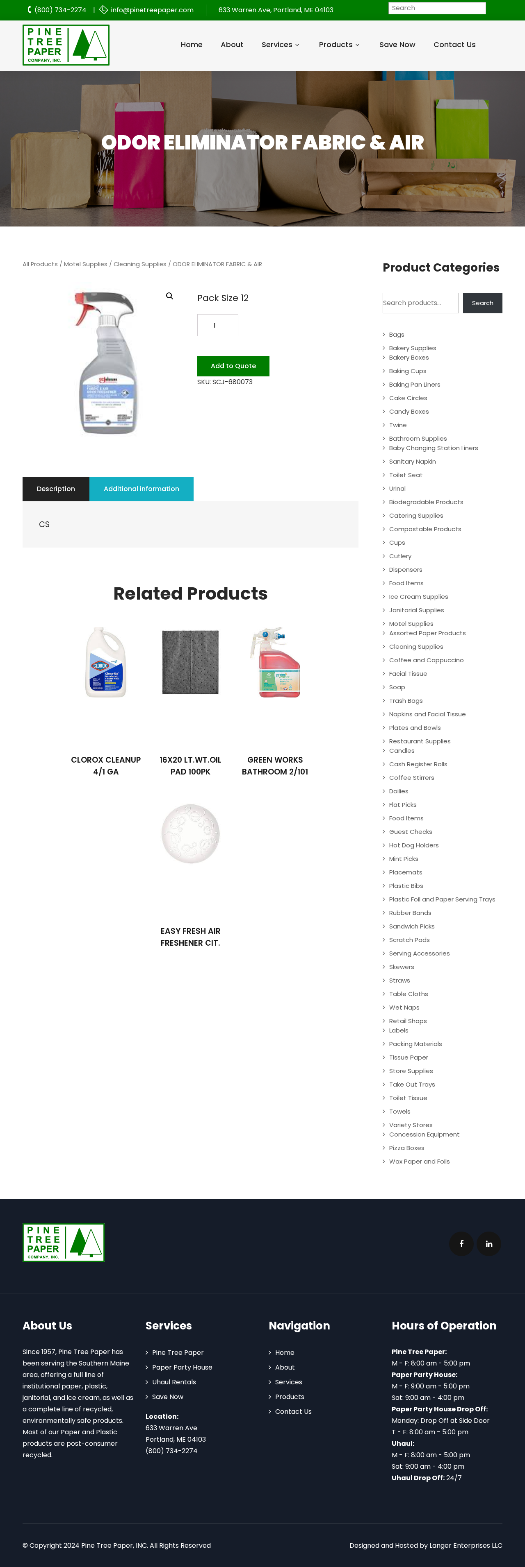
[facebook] (461, 1244)
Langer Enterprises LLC (465, 1545)
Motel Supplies (85, 264)
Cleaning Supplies (140, 264)
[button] (169, 296)
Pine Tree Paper (178, 1352)
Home (192, 44)
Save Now (397, 44)
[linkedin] (489, 1244)
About (232, 44)
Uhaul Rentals (174, 1382)
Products (336, 44)
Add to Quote (233, 366)
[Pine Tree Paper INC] (66, 45)
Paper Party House (182, 1367)
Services (277, 44)
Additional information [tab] (141, 489)
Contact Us (455, 44)
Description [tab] (56, 489)
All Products (40, 264)
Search (482, 303)
